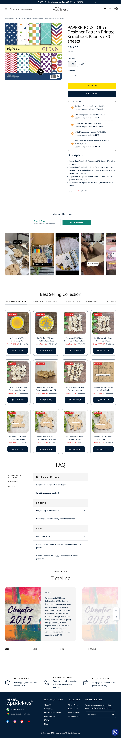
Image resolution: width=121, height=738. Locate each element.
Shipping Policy (74, 716)
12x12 (72, 64)
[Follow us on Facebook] (8, 721)
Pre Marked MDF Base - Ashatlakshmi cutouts (18, 388)
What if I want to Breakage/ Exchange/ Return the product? (57, 557)
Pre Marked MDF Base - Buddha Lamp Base (46, 339)
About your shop (43, 536)
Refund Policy (73, 709)
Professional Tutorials (52, 713)
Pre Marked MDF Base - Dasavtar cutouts (75, 388)
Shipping (13, 482)
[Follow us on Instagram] (15, 721)
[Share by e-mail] (85, 191)
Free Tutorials (49, 716)
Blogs (46, 724)
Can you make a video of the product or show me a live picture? (58, 546)
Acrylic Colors (71, 301)
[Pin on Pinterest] (78, 191)
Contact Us (48, 709)
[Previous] (116, 610)
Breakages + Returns (14, 476)
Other (11, 486)
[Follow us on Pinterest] (22, 721)
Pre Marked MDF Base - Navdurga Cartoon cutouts (74, 339)
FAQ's (46, 720)
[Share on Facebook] (74, 191)
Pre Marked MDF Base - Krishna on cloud (103, 438)
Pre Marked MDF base (16, 301)
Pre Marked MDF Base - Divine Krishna (75, 438)
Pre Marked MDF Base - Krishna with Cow (18, 438)
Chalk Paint (92, 301)
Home (7, 18)
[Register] (113, 714)
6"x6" (81, 64)
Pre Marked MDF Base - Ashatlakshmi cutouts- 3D (46, 388)
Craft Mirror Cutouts (45, 301)
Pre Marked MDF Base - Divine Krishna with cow (46, 438)
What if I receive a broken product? (50, 485)
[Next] (116, 617)
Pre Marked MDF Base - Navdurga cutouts (103, 339)
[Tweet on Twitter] (82, 191)
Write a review (76, 222)
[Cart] (115, 9)
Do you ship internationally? (48, 511)
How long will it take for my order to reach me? (55, 519)
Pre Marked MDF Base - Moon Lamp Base (18, 339)
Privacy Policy (73, 705)
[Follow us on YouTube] (29, 721)
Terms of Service (74, 713)
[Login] (110, 9)
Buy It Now (92, 94)
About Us (48, 705)
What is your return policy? (47, 493)
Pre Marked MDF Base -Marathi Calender (103, 388)
